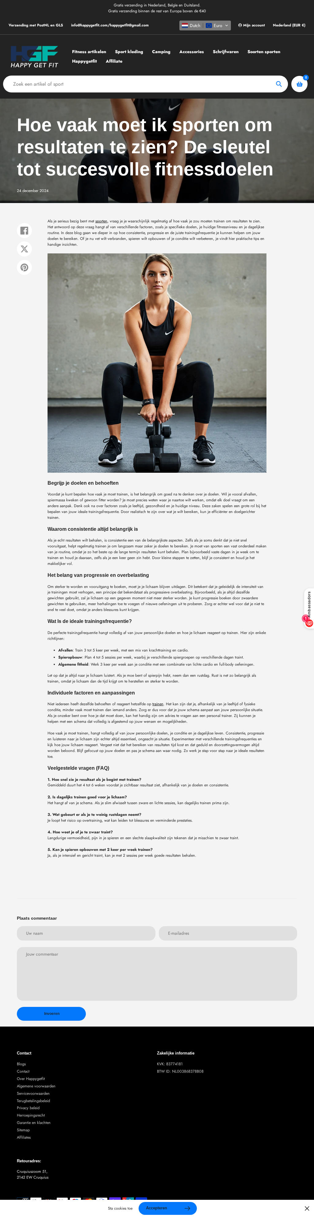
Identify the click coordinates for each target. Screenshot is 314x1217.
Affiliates (24, 1137)
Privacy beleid (28, 1108)
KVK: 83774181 (170, 1064)
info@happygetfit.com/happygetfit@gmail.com (110, 25)
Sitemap (23, 1130)
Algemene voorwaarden (36, 1086)
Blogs (21, 1064)
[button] (205, 25)
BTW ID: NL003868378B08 (180, 1071)
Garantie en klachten (34, 1122)
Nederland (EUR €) (289, 25)
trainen (157, 704)
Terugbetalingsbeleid (33, 1101)
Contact (23, 1071)
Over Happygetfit (31, 1079)
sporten (101, 221)
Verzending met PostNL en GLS (36, 25)
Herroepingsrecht (31, 1115)
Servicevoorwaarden (33, 1093)
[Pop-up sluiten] (307, 1208)
